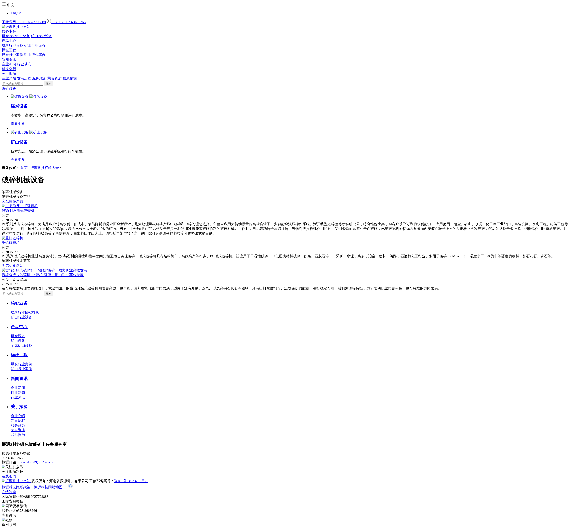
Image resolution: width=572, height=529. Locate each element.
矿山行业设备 (41, 36)
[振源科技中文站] (286, 27)
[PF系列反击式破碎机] (20, 206)
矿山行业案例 (35, 55)
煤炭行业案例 (12, 55)
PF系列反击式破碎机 (18, 210)
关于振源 (9, 73)
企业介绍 (9, 78)
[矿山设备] (20, 132)
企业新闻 (9, 64)
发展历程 (24, 78)
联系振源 (70, 78)
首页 (24, 168)
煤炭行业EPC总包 (16, 36)
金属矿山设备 (21, 345)
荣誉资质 (54, 78)
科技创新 (9, 69)
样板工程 (9, 50)
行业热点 (18, 397)
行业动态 (24, 64)
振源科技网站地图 (48, 487)
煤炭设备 (19, 106)
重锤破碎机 (11, 243)
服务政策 (39, 78)
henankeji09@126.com (36, 462)
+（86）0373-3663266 (68, 22)
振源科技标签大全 (44, 168)
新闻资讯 (9, 59)
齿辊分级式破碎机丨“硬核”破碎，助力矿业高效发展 (43, 275)
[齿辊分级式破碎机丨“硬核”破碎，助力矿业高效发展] (44, 270)
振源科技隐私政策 (16, 487)
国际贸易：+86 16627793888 (24, 22)
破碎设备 (9, 88)
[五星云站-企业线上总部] (70, 487)
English (16, 13)
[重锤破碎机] (12, 238)
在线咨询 (9, 476)
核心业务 (9, 31)
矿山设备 (19, 142)
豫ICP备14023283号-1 (131, 481)
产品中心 (9, 41)
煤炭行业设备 (12, 45)
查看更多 (18, 123)
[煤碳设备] (20, 96)
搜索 (49, 83)
